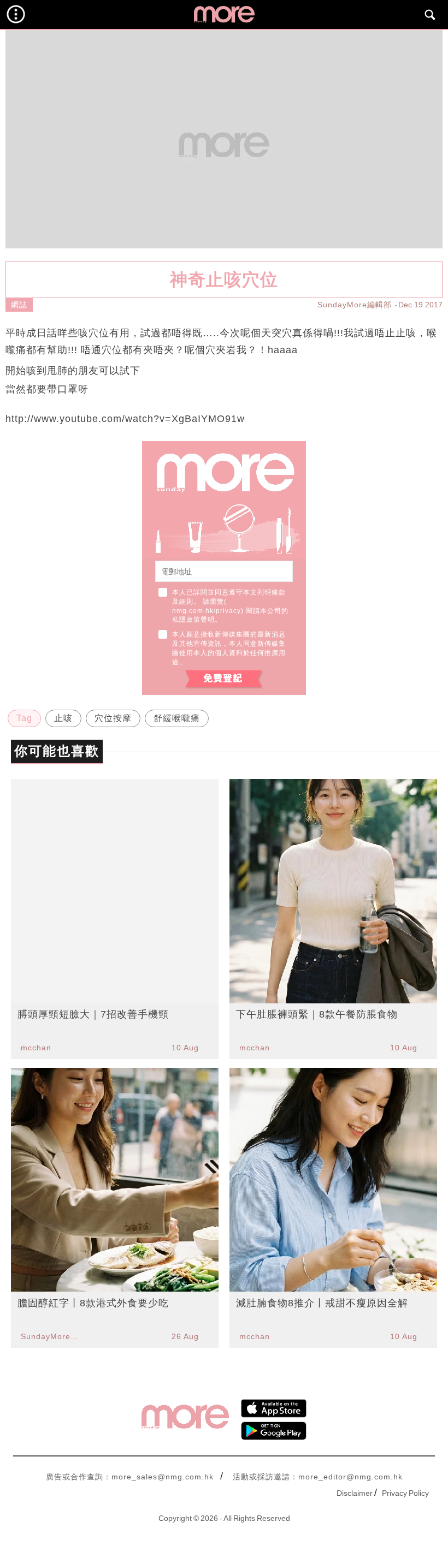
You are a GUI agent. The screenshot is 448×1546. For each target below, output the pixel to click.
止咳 (63, 718)
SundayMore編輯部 (354, 304)
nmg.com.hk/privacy (206, 611)
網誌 (19, 304)
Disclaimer (355, 1493)
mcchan (36, 1047)
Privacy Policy (405, 1493)
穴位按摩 (113, 718)
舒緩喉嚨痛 (177, 718)
